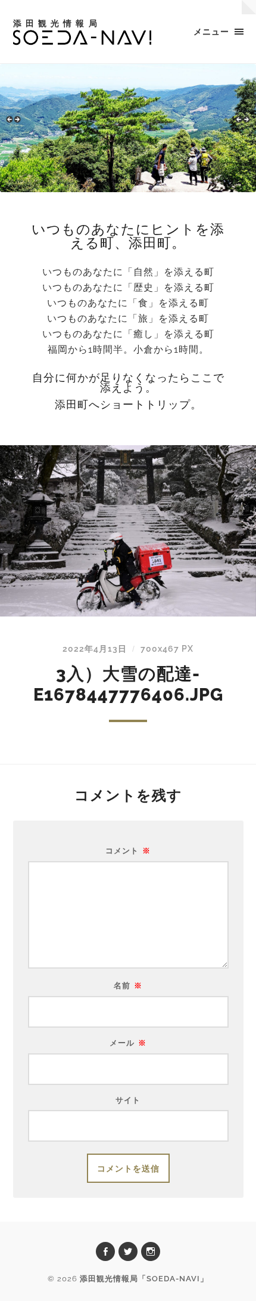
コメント (128, 851)
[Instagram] (150, 1251)
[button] (15, 125)
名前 (128, 986)
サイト (128, 1101)
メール (128, 1043)
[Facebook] (105, 1251)
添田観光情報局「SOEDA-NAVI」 (144, 1278)
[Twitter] (128, 1251)
